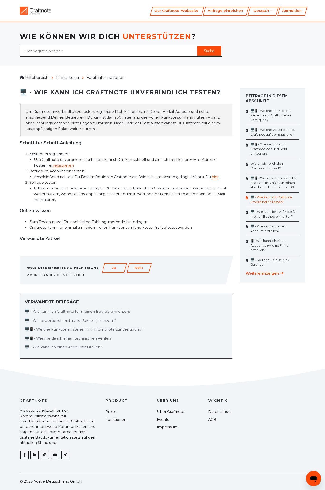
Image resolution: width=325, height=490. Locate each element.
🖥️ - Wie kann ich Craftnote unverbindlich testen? (271, 199)
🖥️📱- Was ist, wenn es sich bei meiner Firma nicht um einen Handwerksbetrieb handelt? (274, 182)
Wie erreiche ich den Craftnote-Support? (267, 166)
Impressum (167, 427)
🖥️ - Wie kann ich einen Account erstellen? (63, 347)
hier (215, 176)
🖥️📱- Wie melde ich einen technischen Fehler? (68, 338)
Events (163, 419)
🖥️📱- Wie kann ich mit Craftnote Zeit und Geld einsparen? (269, 148)
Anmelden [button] (292, 10)
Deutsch (262, 10)
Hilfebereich (37, 77)
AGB (212, 419)
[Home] (35, 11)
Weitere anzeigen (263, 273)
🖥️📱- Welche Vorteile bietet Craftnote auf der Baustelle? (273, 132)
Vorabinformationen (106, 77)
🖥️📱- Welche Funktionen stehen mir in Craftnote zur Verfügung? (84, 329)
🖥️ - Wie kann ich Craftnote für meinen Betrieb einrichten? (78, 311)
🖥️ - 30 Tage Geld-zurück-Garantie (271, 262)
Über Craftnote (170, 411)
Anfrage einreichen (225, 10)
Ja (114, 268)
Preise (111, 411)
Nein (139, 268)
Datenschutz (219, 411)
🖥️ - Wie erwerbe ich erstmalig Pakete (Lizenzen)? (70, 320)
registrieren (63, 165)
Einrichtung (67, 77)
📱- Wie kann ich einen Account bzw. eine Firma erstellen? (270, 245)
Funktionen (115, 419)
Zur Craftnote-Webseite (176, 10)
